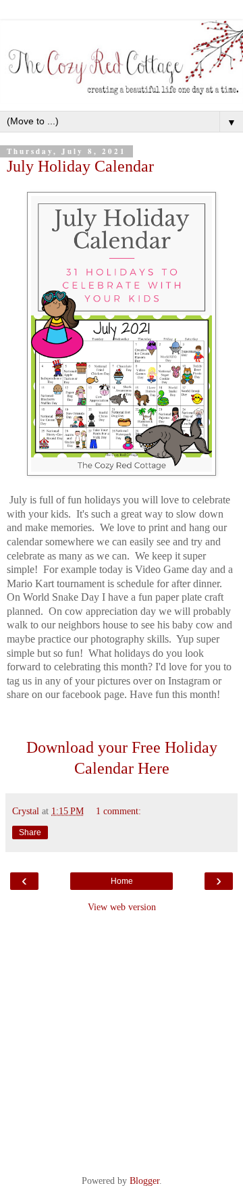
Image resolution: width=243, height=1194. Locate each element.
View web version (122, 906)
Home (122, 881)
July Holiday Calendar (80, 166)
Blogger (144, 1180)
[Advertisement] (121, 1042)
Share (30, 832)
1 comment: (118, 810)
